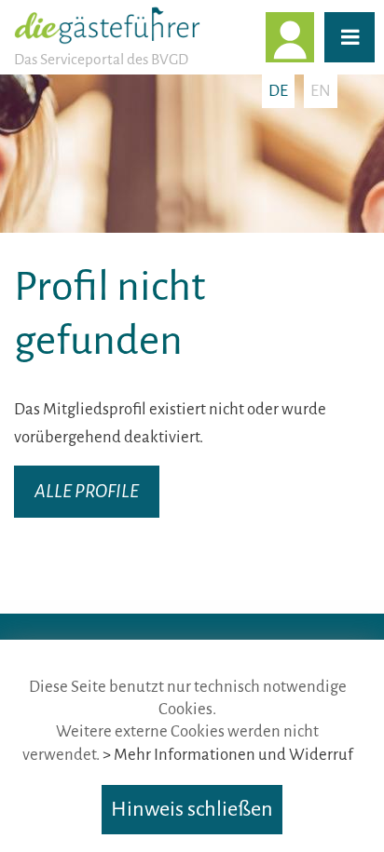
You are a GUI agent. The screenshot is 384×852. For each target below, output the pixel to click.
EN (320, 91)
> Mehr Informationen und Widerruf (228, 755)
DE (278, 91)
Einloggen (313, 37)
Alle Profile (86, 491)
